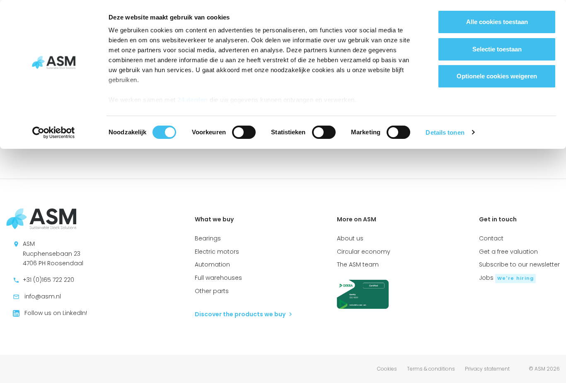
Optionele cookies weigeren (497, 76)
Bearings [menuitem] (208, 238)
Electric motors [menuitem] (217, 251)
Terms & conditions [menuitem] (431, 368)
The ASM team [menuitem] (358, 264)
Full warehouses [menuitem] (218, 278)
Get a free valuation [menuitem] (508, 251)
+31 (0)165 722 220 (47, 280)
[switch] (244, 132)
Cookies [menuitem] (387, 368)
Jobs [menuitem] (506, 278)
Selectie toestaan (497, 49)
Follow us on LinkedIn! (55, 313)
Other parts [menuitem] (212, 291)
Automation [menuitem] (212, 264)
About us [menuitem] (350, 238)
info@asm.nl (42, 296)
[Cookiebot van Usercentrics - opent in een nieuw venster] (53, 132)
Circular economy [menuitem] (363, 251)
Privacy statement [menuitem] (487, 368)
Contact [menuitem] (491, 238)
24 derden (192, 99)
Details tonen (445, 132)
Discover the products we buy (241, 314)
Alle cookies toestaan (497, 21)
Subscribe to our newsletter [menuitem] (519, 264)
